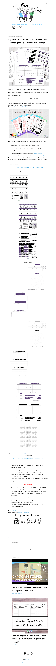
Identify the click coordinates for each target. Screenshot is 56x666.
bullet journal (25, 533)
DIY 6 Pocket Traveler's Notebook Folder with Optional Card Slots (29, 589)
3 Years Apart (19, 533)
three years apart (11, 537)
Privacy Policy (20, 662)
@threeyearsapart (38, 153)
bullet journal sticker (42, 533)
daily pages (10, 535)
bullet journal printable (32, 533)
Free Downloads (31, 24)
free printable (30, 535)
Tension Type (26, 512)
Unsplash (15, 510)
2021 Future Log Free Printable (34, 143)
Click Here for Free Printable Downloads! (28, 167)
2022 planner (14, 533)
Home (14, 24)
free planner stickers (23, 535)
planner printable (36, 535)
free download (16, 535)
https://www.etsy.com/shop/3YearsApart (20, 106)
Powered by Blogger (29, 659)
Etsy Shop (20, 24)
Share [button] (9, 532)
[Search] (47, 3)
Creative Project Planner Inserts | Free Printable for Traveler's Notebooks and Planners (29, 638)
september (42, 535)
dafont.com (20, 512)
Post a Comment (18, 593)
